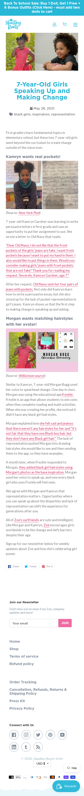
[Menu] (75, 24)
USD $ (40, 763)
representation (63, 114)
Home (14, 641)
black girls (22, 114)
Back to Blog (45, 587)
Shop (14, 649)
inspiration (40, 114)
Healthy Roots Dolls (48, 758)
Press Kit (17, 701)
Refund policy (21, 664)
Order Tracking (22, 682)
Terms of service (23, 656)
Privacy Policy (21, 708)
